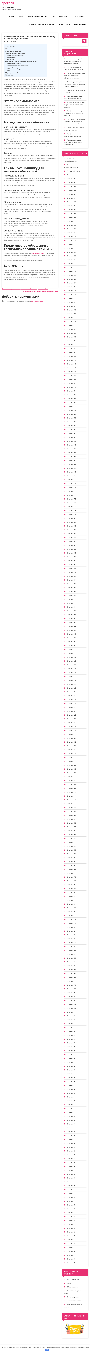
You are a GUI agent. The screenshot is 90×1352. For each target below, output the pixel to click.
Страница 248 (71, 811)
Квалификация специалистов (18, 65)
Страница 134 (71, 325)
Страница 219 (71, 688)
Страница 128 (71, 298)
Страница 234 (71, 753)
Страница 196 (71, 587)
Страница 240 (71, 780)
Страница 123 (71, 279)
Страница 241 (71, 784)
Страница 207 (71, 638)
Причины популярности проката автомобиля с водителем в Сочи (25, 289)
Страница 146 (71, 375)
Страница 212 (71, 661)
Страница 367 (71, 977)
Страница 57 (71, 1085)
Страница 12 (71, 263)
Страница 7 (70, 1139)
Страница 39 (71, 1000)
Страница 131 (71, 314)
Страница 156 (71, 418)
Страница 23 (71, 734)
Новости (21, 16)
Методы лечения (14, 67)
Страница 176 (71, 503)
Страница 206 (71, 634)
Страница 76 (71, 1166)
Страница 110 (71, 225)
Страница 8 (70, 1182)
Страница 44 (71, 1031)
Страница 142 (71, 360)
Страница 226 (71, 719)
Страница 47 (71, 1043)
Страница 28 (71, 885)
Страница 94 (71, 1243)
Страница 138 (71, 341)
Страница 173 (71, 491)
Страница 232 (71, 746)
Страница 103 (71, 194)
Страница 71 (71, 1147)
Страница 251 (71, 827)
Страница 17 (71, 476)
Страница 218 (71, 684)
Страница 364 (71, 969)
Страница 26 (71, 861)
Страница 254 (71, 838)
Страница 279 (71, 881)
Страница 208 (71, 642)
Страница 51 (71, 1062)
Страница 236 (71, 761)
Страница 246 (71, 804)
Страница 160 (71, 437)
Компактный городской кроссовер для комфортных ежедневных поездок (73, 61)
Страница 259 (71, 858)
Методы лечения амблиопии (15, 53)
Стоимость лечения (15, 71)
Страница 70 (71, 1143)
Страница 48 (71, 1047)
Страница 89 (71, 1220)
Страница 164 (71, 452)
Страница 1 (70, 175)
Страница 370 (71, 985)
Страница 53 (71, 1070)
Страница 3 (70, 900)
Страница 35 (71, 954)
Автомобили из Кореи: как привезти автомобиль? (40, 291)
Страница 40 (71, 1016)
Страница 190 (71, 564)
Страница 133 (71, 321)
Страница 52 (71, 1066)
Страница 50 (71, 1058)
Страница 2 (70, 603)
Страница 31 (71, 915)
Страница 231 (71, 742)
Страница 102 (71, 190)
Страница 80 (71, 1185)
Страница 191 (71, 568)
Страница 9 (70, 1224)
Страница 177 (71, 506)
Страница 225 (71, 715)
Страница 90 (71, 1228)
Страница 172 (71, 487)
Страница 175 (71, 499)
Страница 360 (71, 966)
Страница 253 (71, 834)
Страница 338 (71, 942)
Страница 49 (71, 1050)
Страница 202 (71, 618)
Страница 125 (71, 287)
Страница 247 (71, 807)
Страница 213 (71, 665)
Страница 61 (71, 1104)
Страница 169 (71, 472)
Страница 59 (71, 1093)
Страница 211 (71, 657)
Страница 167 (71, 464)
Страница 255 (71, 842)
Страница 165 (71, 456)
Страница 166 (71, 460)
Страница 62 (71, 1108)
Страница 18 (71, 518)
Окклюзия (12, 57)
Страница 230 (71, 738)
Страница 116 (71, 248)
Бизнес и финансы (80, 24)
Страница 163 (71, 449)
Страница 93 (71, 1239)
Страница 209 (71, 645)
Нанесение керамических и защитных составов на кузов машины (74, 105)
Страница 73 (71, 1155)
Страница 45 (71, 1035)
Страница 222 (71, 703)
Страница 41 (71, 1020)
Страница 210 (71, 653)
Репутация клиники (15, 63)
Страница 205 (71, 630)
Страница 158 (71, 425)
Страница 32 (71, 927)
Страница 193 (71, 576)
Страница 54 (71, 1074)
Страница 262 (71, 869)
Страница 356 (71, 958)
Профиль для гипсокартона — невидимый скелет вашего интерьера (74, 113)
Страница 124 (71, 283)
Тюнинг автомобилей (78, 16)
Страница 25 (71, 819)
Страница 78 (71, 1174)
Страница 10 (71, 179)
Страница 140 (71, 352)
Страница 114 (71, 240)
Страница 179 (71, 514)
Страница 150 (71, 395)
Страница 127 (71, 294)
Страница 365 (71, 973)
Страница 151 (71, 398)
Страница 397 (71, 1008)
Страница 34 (71, 946)
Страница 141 (71, 356)
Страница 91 (71, 1232)
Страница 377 (71, 989)
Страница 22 (71, 692)
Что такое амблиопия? (13, 51)
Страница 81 (71, 1189)
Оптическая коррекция (16, 55)
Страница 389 (71, 996)
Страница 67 (71, 1128)
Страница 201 (71, 615)
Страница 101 (71, 186)
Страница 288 (71, 888)
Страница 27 (71, 873)
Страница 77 (71, 1170)
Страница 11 (71, 221)
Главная (11, 16)
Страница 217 (71, 680)
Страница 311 (71, 919)
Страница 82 (71, 1193)
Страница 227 (71, 723)
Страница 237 (71, 765)
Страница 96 (71, 1251)
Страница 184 (71, 537)
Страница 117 (71, 252)
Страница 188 (71, 553)
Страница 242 (71, 788)
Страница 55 (71, 1077)
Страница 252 (71, 831)
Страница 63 (71, 1112)
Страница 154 (71, 410)
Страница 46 (71, 1039)
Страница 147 (71, 379)
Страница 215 (71, 672)
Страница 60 (71, 1101)
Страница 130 (71, 310)
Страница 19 (71, 560)
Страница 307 (71, 908)
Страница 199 (71, 599)
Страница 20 (71, 607)
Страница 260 (71, 865)
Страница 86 (71, 1209)
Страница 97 (71, 1255)
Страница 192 (71, 572)
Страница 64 (71, 1116)
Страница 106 (71, 206)
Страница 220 (71, 696)
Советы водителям (60, 16)
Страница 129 (71, 302)
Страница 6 (70, 1097)
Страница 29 (71, 892)
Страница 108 (71, 213)
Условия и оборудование (17, 69)
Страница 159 (71, 429)
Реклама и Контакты (73, 171)
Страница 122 (71, 275)
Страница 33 (71, 935)
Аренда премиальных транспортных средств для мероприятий (73, 142)
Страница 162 (71, 445)
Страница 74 (71, 1158)
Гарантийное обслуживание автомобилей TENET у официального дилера (74, 76)
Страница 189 (71, 557)
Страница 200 (71, 611)
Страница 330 (71, 939)
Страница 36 (71, 962)
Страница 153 (71, 406)
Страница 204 (71, 626)
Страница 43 (71, 1027)
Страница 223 (71, 707)
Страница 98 (71, 1259)
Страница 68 (71, 1131)
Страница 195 (71, 584)
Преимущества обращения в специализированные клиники (25, 73)
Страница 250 (71, 823)
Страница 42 (71, 1023)
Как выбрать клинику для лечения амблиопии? (21, 61)
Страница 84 (71, 1201)
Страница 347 (71, 950)
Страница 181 (71, 526)
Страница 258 (71, 854)
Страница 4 (70, 1012)
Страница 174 (71, 495)
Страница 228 (71, 726)
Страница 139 (71, 344)
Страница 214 (71, 669)
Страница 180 (71, 522)
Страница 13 (71, 306)
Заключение (10, 75)
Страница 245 (71, 800)
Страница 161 (71, 441)
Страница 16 (71, 433)
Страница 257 (71, 850)
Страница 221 (71, 699)
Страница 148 (71, 383)
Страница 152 (71, 402)
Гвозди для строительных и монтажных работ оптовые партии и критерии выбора (74, 122)
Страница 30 (71, 904)
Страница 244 (71, 796)
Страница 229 (71, 730)
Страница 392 (71, 1004)
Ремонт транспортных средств (38, 16)
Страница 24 (71, 777)
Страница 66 (71, 1124)
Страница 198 (71, 595)
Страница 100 (71, 182)
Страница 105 (71, 202)
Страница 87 (71, 1212)
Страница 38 (71, 993)
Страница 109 (71, 217)
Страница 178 (71, 510)
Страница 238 (71, 769)
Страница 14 (71, 348)
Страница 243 (71, 792)
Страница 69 (71, 1135)
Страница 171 (71, 483)
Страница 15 (71, 391)
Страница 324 (71, 931)
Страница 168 (71, 468)
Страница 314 (71, 923)
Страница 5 (70, 1054)
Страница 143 (71, 364)
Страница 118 (71, 256)
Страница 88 (71, 1216)
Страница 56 (71, 1081)
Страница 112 (71, 233)
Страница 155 (71, 414)
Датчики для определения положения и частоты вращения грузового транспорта (74, 84)
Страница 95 (71, 1247)
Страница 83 (71, 1197)
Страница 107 (71, 209)
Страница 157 (71, 422)
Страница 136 (71, 333)
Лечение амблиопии (38, 253)
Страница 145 (71, 371)
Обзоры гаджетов (64, 24)
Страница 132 (71, 317)
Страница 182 (71, 530)
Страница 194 (71, 580)
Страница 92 (71, 1236)
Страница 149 (71, 387)
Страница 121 (71, 271)
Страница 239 (71, 773)
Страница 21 (71, 649)
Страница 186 (71, 545)
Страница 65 (71, 1120)
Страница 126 (71, 290)
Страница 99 (71, 1263)
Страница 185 (71, 541)
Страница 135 (71, 329)
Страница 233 (71, 750)
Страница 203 (71, 622)
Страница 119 (71, 260)
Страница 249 (71, 815)
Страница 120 (71, 267)
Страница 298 (71, 896)
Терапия (11, 59)
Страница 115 (71, 244)
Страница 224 (71, 711)
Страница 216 (71, 676)
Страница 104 (71, 198)
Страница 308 (71, 912)
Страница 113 (71, 236)
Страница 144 (71, 368)
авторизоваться (37, 301)
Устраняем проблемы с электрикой (41, 24)
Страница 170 (71, 479)
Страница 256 (71, 846)
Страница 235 (71, 757)
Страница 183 (71, 533)
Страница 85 (71, 1205)
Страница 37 (71, 981)
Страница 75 (71, 1162)
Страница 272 (71, 877)
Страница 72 (71, 1151)
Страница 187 (71, 549)
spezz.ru (8, 3)
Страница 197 (71, 591)
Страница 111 (71, 229)
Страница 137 (71, 337)
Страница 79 (71, 1178)
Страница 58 (71, 1089)
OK (47, 1349)
